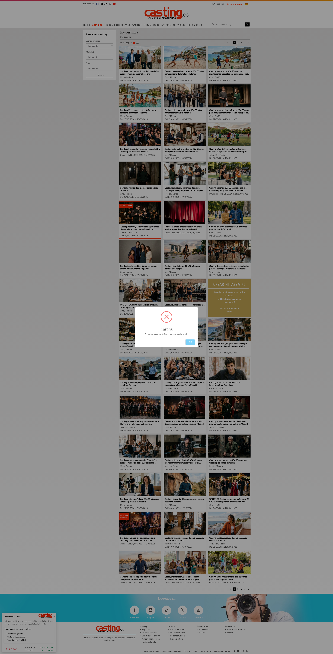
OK (190, 342)
